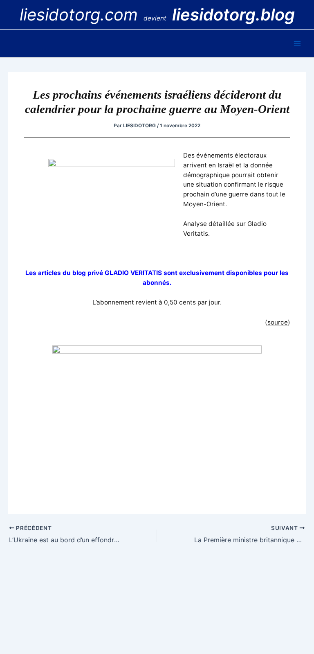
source (277, 322)
